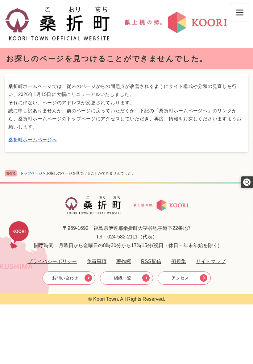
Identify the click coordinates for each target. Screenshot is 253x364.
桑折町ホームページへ (32, 139)
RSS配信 (151, 261)
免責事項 (96, 261)
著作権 (123, 261)
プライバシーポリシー (52, 261)
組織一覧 (122, 277)
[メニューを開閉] (239, 12)
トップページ (31, 173)
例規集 (178, 261)
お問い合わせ (65, 277)
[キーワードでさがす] (247, 182)
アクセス (180, 277)
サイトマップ (211, 261)
